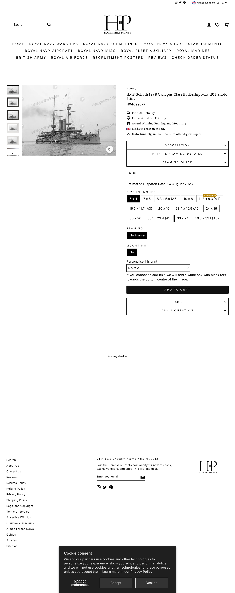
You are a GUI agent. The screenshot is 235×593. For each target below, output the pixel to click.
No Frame (137, 235)
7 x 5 (147, 199)
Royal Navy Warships (53, 44)
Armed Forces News (20, 528)
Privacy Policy (141, 572)
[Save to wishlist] (109, 149)
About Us (12, 465)
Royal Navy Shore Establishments (183, 44)
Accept (115, 583)
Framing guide (177, 162)
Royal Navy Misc (97, 51)
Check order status (195, 58)
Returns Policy (16, 483)
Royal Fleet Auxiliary (146, 51)
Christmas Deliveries (20, 523)
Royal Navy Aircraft (49, 51)
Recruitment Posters (118, 58)
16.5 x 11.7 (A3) (140, 208)
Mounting (136, 245)
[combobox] (32, 24)
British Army (31, 58)
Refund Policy (15, 488)
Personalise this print (141, 261)
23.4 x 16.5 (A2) (188, 208)
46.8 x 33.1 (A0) (207, 218)
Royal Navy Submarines (110, 44)
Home (18, 44)
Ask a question (177, 310)
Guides (11, 534)
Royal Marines (193, 51)
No (131, 252)
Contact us (13, 471)
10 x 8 (188, 199)
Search (11, 460)
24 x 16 (211, 208)
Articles (11, 540)
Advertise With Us (18, 517)
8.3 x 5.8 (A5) (167, 199)
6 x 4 (133, 199)
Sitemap (11, 546)
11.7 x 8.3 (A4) (210, 199)
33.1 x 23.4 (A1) (159, 218)
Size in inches (141, 192)
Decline (151, 583)
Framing (134, 228)
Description (177, 145)
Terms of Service (17, 511)
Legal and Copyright (19, 505)
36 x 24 (183, 218)
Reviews (157, 58)
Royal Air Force (69, 58)
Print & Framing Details (177, 153)
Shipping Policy (16, 500)
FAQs (177, 302)
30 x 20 (135, 218)
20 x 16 (163, 208)
